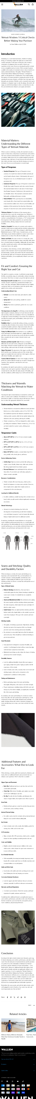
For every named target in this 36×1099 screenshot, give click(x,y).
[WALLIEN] (18, 4)
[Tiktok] (23, 1081)
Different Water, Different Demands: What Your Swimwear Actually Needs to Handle (13, 1037)
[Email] (25, 997)
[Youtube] (17, 1081)
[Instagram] (12, 1081)
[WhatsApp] (21, 997)
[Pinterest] (11, 997)
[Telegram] (18, 997)
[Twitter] (14, 997)
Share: (3, 997)
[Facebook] (7, 997)
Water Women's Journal (18, 34)
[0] (33, 4)
